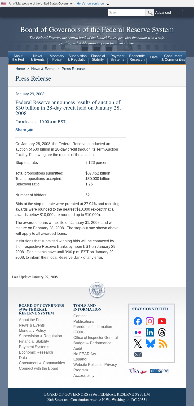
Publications (83, 321)
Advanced (163, 12)
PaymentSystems (117, 57)
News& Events (38, 57)
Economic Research (36, 352)
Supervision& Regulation (77, 57)
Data (154, 57)
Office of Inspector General (95, 338)
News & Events (43, 69)
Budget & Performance (92, 343)
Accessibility (83, 376)
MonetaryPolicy (57, 57)
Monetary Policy (32, 330)
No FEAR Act (84, 354)
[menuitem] (18, 58)
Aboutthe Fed (18, 57)
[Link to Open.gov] (160, 371)
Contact (79, 316)
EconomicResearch (137, 57)
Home (20, 69)
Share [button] (20, 130)
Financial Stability (34, 341)
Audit (77, 348)
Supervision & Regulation (40, 336)
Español (80, 359)
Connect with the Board (38, 368)
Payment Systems (34, 347)
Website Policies (87, 365)
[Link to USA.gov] (139, 371)
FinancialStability (98, 57)
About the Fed (31, 320)
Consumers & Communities (173, 57)
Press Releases (74, 69)
